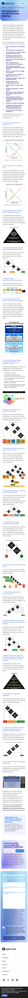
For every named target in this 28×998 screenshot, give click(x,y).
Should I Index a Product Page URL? (14, 85)
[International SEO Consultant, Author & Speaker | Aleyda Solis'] (8, 4)
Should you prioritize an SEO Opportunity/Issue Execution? (14, 56)
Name (7, 883)
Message (8, 893)
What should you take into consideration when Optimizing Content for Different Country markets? (14, 99)
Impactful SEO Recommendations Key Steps (15, 60)
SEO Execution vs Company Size (14, 50)
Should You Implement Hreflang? (15, 103)
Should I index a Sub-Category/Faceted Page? (13, 82)
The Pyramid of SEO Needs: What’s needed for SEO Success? (15, 53)
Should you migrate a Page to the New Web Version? (15, 78)
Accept (4, 995)
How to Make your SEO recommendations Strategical (14, 63)
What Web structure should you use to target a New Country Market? (15, 93)
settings (17, 992)
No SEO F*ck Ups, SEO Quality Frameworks (14, 110)
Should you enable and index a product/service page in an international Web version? (14, 107)
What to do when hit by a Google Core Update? (15, 71)
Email (7, 888)
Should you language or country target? (15, 89)
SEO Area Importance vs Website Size (15, 47)
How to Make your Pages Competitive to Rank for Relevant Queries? (15, 68)
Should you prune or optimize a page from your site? (14, 75)
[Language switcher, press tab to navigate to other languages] (18, 3)
